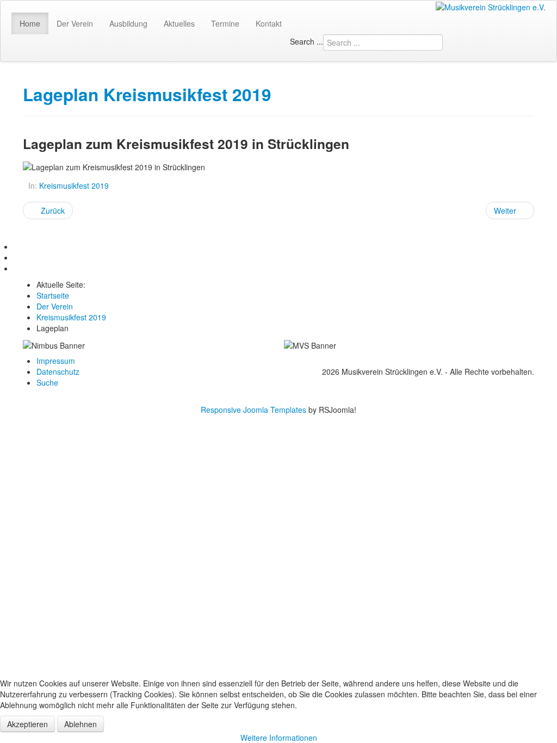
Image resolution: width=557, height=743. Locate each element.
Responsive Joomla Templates (253, 409)
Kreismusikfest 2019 (74, 185)
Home (30, 23)
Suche (47, 382)
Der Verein (75, 23)
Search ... (306, 41)
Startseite (52, 295)
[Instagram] (17, 268)
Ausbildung (128, 23)
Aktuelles (179, 23)
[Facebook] (17, 246)
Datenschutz (57, 371)
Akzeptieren (27, 724)
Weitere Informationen (278, 737)
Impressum (55, 360)
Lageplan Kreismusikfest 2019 (147, 94)
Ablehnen (80, 724)
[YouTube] (17, 257)
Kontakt (269, 23)
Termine (225, 23)
